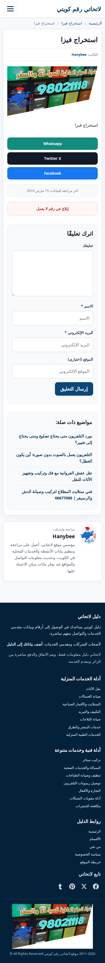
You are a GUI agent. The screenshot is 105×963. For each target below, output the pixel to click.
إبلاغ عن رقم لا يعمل (52, 208)
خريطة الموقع (90, 862)
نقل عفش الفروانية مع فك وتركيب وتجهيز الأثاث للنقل (57, 476)
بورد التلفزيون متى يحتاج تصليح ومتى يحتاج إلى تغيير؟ (55, 439)
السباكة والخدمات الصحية (82, 767)
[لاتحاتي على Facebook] (96, 886)
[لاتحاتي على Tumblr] (60, 886)
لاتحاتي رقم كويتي (79, 8)
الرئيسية (95, 23)
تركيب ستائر (92, 759)
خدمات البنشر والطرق (84, 726)
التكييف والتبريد (89, 711)
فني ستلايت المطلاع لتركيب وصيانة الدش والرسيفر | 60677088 (57, 495)
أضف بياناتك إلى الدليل (25, 644)
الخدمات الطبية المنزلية (83, 734)
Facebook (52, 173)
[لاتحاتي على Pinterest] (72, 886)
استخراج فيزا (71, 23)
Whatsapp (52, 143)
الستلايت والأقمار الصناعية (81, 704)
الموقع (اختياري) (80, 359)
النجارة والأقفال (89, 790)
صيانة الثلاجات (90, 719)
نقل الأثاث (93, 688)
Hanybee (79, 54)
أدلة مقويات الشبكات (85, 798)
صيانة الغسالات (90, 696)
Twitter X (52, 158)
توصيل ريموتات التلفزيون (82, 783)
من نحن (95, 846)
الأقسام (95, 838)
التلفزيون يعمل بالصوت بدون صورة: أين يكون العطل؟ (54, 458)
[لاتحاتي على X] (84, 886)
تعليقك (88, 245)
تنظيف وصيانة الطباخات (83, 775)
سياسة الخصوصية (88, 854)
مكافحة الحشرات (88, 805)
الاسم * (87, 306)
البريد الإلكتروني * (79, 332)
